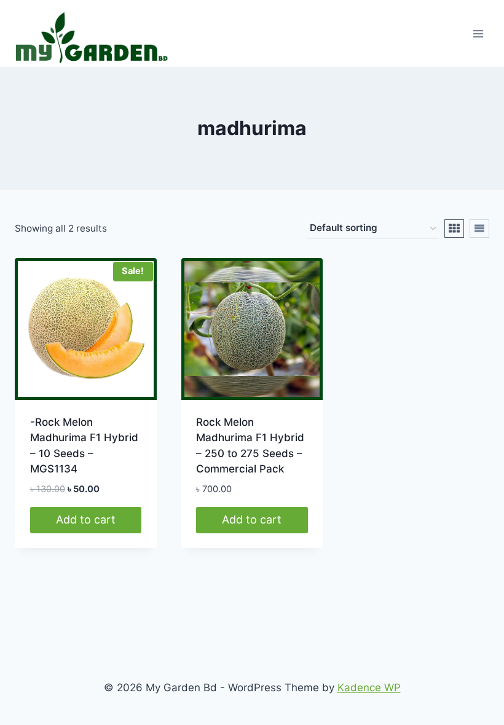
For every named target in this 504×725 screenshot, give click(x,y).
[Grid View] (454, 228)
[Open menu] (478, 33)
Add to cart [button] (86, 519)
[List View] (479, 228)
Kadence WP (369, 687)
